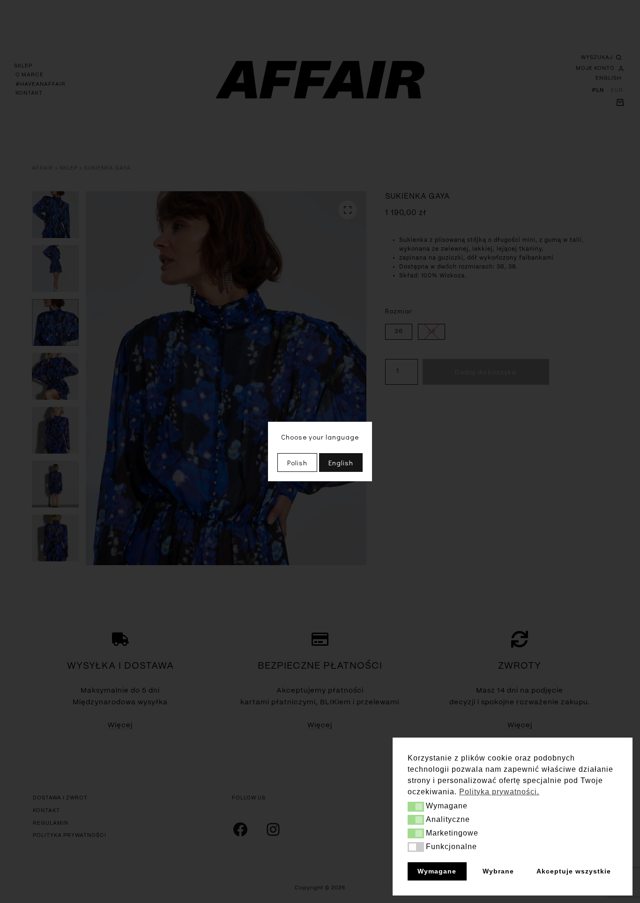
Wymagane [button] (436, 871)
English (340, 462)
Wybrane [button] (498, 871)
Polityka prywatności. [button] (499, 792)
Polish (297, 462)
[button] (416, 807)
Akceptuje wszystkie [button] (573, 871)
